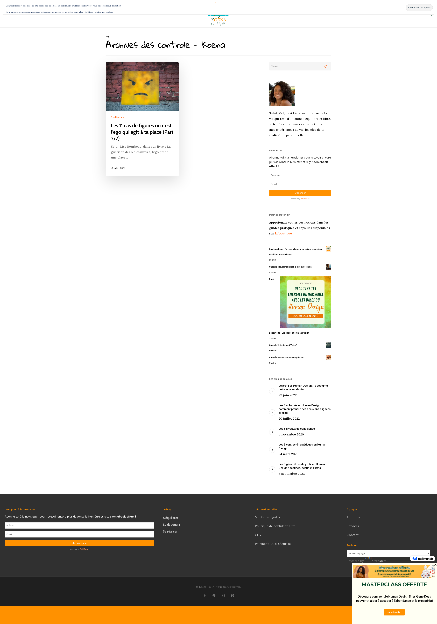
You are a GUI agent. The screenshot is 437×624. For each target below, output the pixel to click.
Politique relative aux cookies (99, 12)
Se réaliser (170, 531)
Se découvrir (171, 524)
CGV (258, 535)
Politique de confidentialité (275, 526)
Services (353, 526)
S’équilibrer (170, 518)
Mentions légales (267, 517)
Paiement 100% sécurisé (273, 544)
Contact (353, 535)
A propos (353, 517)
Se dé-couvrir (118, 117)
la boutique (283, 233)
